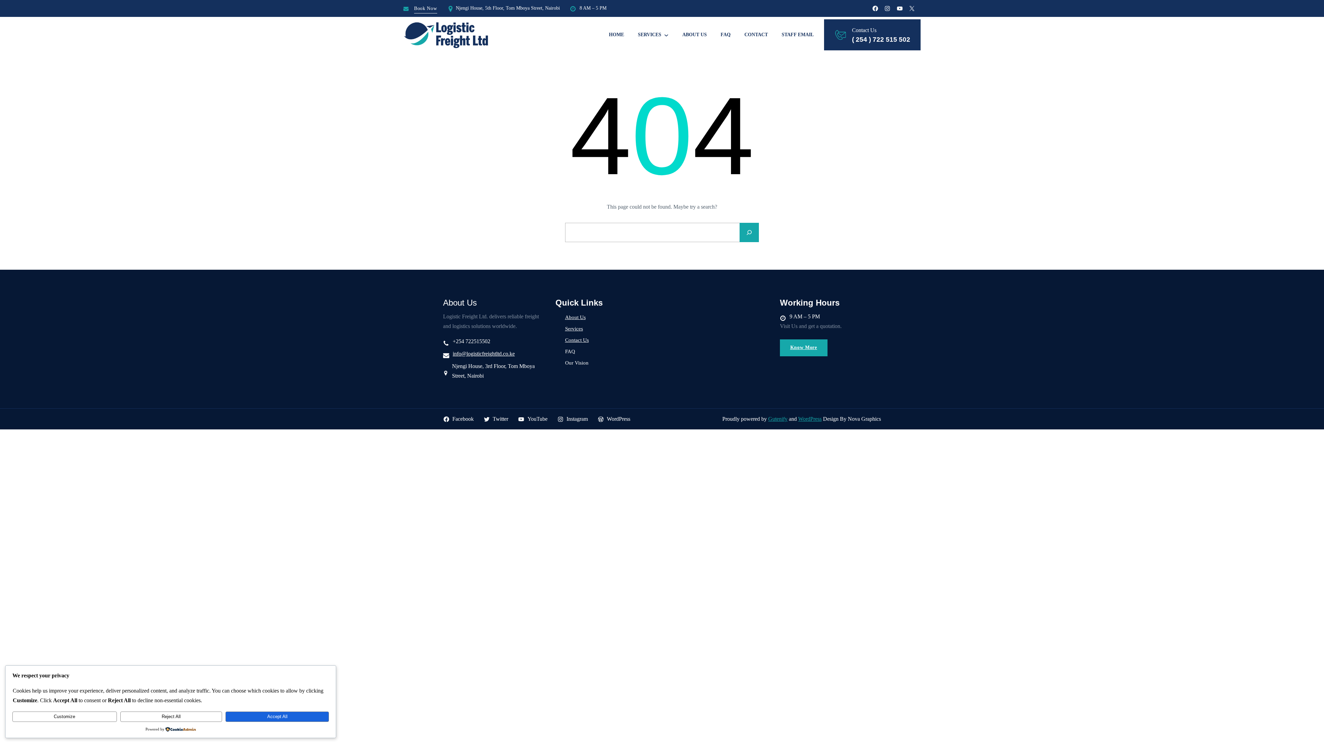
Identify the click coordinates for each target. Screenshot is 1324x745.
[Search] (749, 232)
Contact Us (577, 340)
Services (574, 328)
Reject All (171, 716)
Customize (64, 716)
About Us (575, 317)
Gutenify (778, 419)
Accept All (277, 716)
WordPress (810, 419)
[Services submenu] (666, 35)
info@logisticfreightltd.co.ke (484, 354)
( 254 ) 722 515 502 (881, 39)
